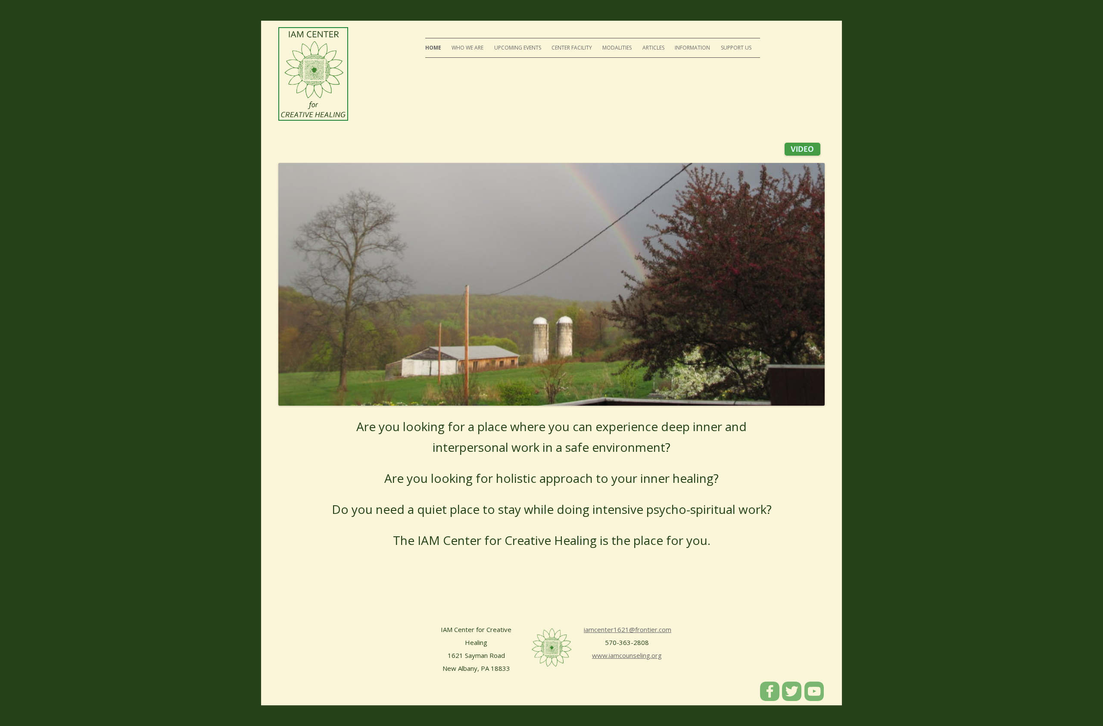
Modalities (617, 47)
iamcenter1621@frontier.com (627, 629)
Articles (653, 47)
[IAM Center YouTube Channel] (814, 699)
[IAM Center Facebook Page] (770, 699)
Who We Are (467, 47)
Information (692, 47)
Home (433, 47)
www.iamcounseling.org (627, 655)
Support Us (736, 47)
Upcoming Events (517, 47)
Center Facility (572, 47)
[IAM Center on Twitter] (792, 699)
